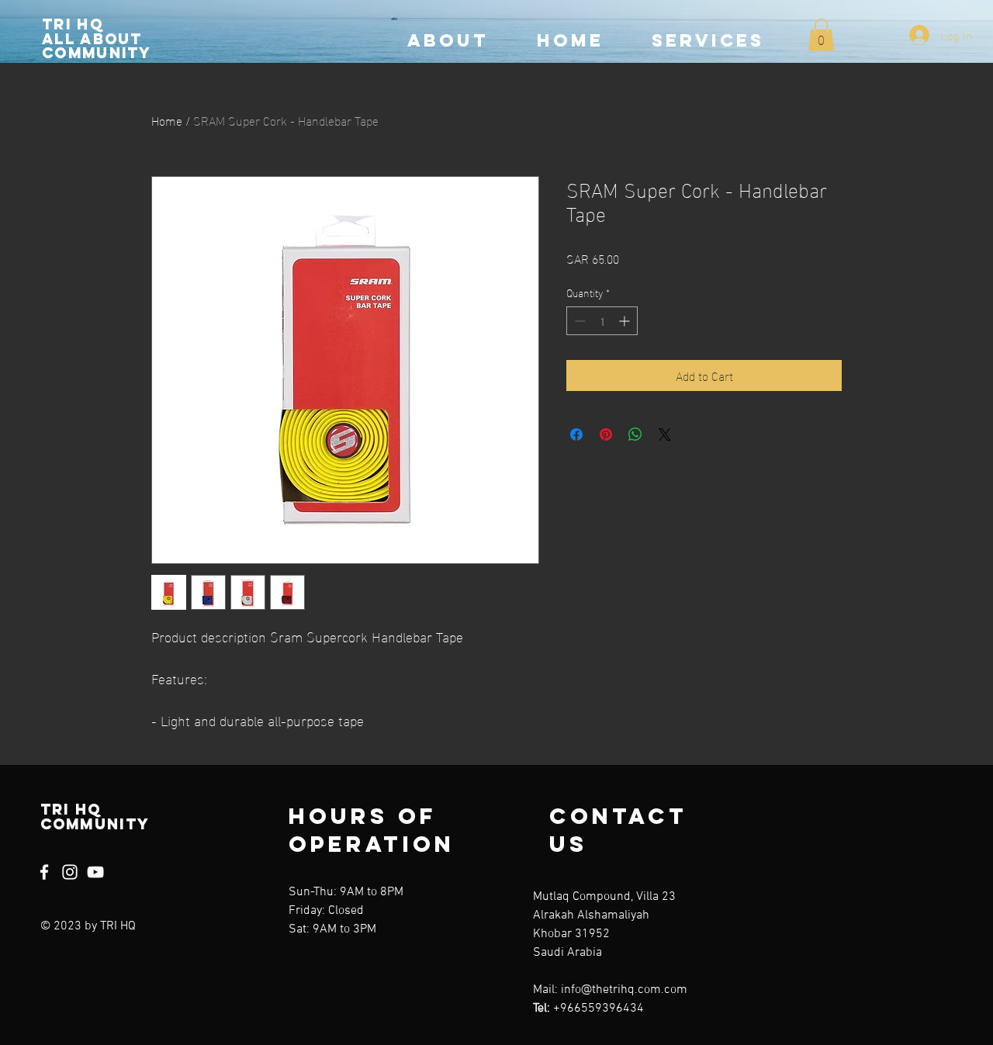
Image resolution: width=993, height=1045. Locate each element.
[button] (821, 35)
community (97, 52)
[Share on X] (665, 434)
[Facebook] (44, 872)
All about (92, 38)
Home (166, 120)
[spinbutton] (602, 320)
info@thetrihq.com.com (624, 990)
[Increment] (625, 320)
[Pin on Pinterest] (606, 434)
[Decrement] (578, 320)
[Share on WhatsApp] (635, 434)
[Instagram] (70, 872)
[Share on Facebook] (576, 434)
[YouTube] (95, 872)
